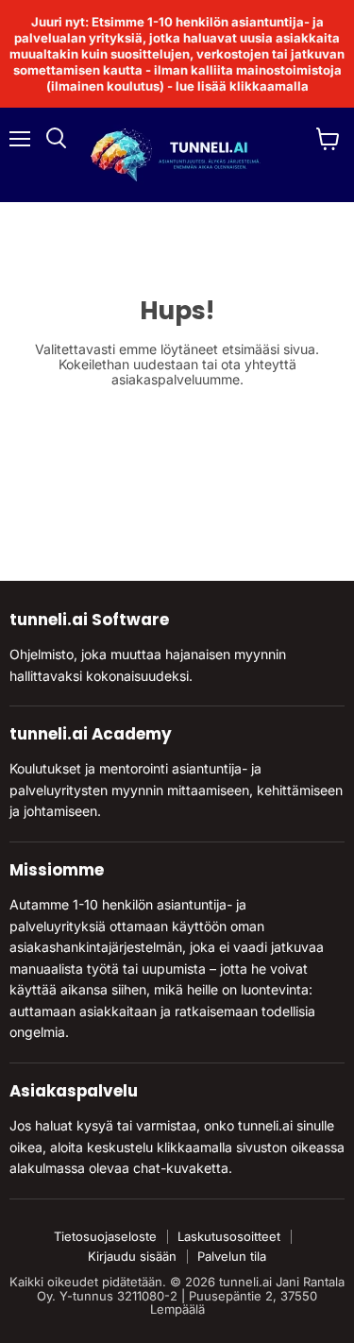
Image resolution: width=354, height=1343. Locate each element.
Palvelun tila (231, 1256)
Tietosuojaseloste (105, 1236)
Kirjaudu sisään (132, 1256)
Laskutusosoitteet (228, 1236)
